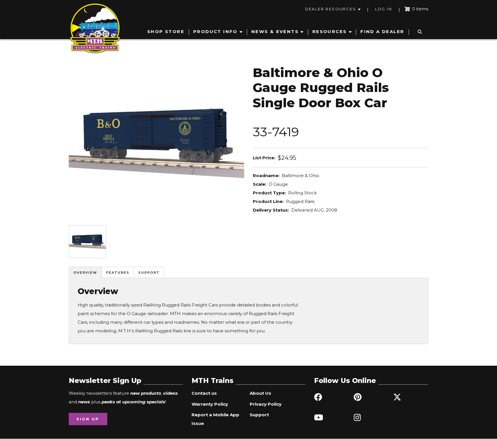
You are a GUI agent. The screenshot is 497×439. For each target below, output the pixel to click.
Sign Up (88, 419)
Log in (383, 9)
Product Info (215, 31)
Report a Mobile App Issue (215, 419)
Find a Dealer (382, 31)
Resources (329, 31)
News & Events (275, 31)
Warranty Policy (210, 404)
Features (117, 273)
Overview (85, 273)
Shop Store (165, 31)
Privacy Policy (266, 404)
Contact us (204, 393)
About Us (260, 393)
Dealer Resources (330, 9)
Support (149, 273)
